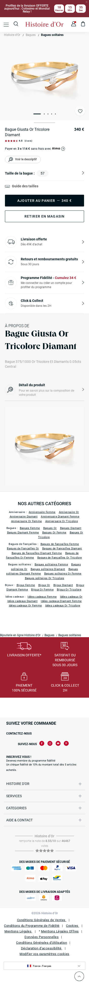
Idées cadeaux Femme (42, 596)
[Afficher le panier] (83, 24)
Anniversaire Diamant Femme (60, 516)
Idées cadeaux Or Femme (25, 605)
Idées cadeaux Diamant (22, 601)
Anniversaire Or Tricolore (61, 521)
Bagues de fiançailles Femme (60, 544)
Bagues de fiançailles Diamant (62, 548)
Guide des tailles (25, 186)
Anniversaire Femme (42, 512)
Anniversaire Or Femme (26, 521)
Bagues (31, 35)
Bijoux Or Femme (42, 589)
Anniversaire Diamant (24, 516)
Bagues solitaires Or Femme (63, 573)
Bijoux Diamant (63, 585)
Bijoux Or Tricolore (69, 589)
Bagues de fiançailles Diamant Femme (37, 553)
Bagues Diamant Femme (23, 532)
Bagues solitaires (52, 35)
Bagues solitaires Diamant (48, 569)
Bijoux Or (44, 585)
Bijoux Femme (26, 585)
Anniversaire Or (69, 512)
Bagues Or (50, 528)
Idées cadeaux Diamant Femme (61, 601)
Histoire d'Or (12, 35)
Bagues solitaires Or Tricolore (44, 578)
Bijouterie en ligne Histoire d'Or (20, 635)
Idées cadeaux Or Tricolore (62, 605)
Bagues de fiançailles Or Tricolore (59, 557)
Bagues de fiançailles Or (23, 548)
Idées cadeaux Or (71, 596)
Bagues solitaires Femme (51, 564)
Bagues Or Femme (54, 532)
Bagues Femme (30, 528)
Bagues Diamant (70, 528)
